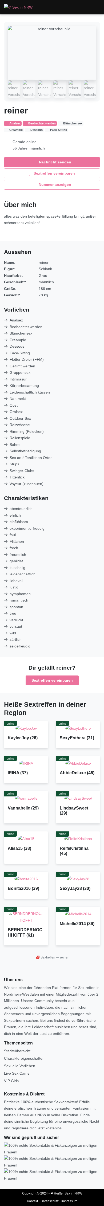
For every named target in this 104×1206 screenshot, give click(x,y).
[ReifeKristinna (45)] (78, 838)
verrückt (16, 620)
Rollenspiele (20, 438)
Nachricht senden (54, 162)
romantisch (19, 600)
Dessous (17, 346)
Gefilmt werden (22, 366)
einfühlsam (19, 522)
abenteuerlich (21, 508)
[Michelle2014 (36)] (78, 914)
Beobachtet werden (26, 327)
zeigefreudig (20, 646)
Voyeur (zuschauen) (26, 484)
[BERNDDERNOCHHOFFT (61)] (26, 916)
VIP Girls (11, 1081)
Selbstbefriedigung (25, 451)
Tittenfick (17, 477)
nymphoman (20, 594)
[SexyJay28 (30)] (78, 879)
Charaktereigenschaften (24, 1058)
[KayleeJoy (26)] (26, 728)
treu (13, 613)
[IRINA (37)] (26, 763)
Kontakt (32, 1201)
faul (13, 535)
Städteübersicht (17, 1051)
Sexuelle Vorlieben (19, 1066)
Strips (14, 464)
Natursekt (18, 398)
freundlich (18, 554)
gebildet (16, 561)
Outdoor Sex (20, 418)
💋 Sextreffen (45, 957)
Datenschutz (50, 1201)
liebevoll (16, 581)
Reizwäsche (20, 425)
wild (13, 633)
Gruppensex (20, 372)
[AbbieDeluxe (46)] (78, 763)
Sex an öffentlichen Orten (31, 457)
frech (14, 548)
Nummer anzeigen (54, 184)
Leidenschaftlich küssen (30, 392)
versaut (16, 626)
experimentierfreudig (27, 528)
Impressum (69, 1201)
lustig (14, 587)
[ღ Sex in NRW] (18, 7)
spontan (16, 607)
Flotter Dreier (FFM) (27, 359)
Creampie (18, 340)
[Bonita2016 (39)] (26, 879)
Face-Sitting (20, 353)
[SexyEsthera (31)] (78, 728)
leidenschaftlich (22, 574)
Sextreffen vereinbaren (54, 173)
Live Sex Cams (16, 1073)
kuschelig (17, 567)
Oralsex (16, 412)
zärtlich (16, 639)
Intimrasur (18, 379)
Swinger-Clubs (22, 471)
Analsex (16, 320)
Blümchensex (21, 333)
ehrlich (15, 515)
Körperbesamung (24, 385)
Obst (14, 405)
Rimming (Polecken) (27, 431)
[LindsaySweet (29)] (78, 798)
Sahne (15, 444)
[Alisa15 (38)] (26, 838)
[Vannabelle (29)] (26, 798)
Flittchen (17, 541)
